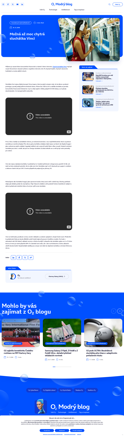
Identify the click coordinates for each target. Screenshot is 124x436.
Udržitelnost (65, 10)
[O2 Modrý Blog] (62, 4)
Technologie (53, 10)
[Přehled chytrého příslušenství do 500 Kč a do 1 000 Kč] (99, 90)
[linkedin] (22, 4)
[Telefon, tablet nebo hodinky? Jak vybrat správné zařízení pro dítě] (99, 102)
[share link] (30, 257)
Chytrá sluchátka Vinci (60, 66)
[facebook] (8, 4)
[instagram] (3, 4)
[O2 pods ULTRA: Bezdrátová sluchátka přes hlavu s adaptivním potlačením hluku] (103, 340)
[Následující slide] (119, 311)
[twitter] (13, 4)
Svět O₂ (42, 10)
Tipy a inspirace (79, 10)
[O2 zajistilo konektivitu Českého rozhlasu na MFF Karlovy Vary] (21, 338)
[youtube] (17, 4)
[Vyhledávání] (109, 4)
